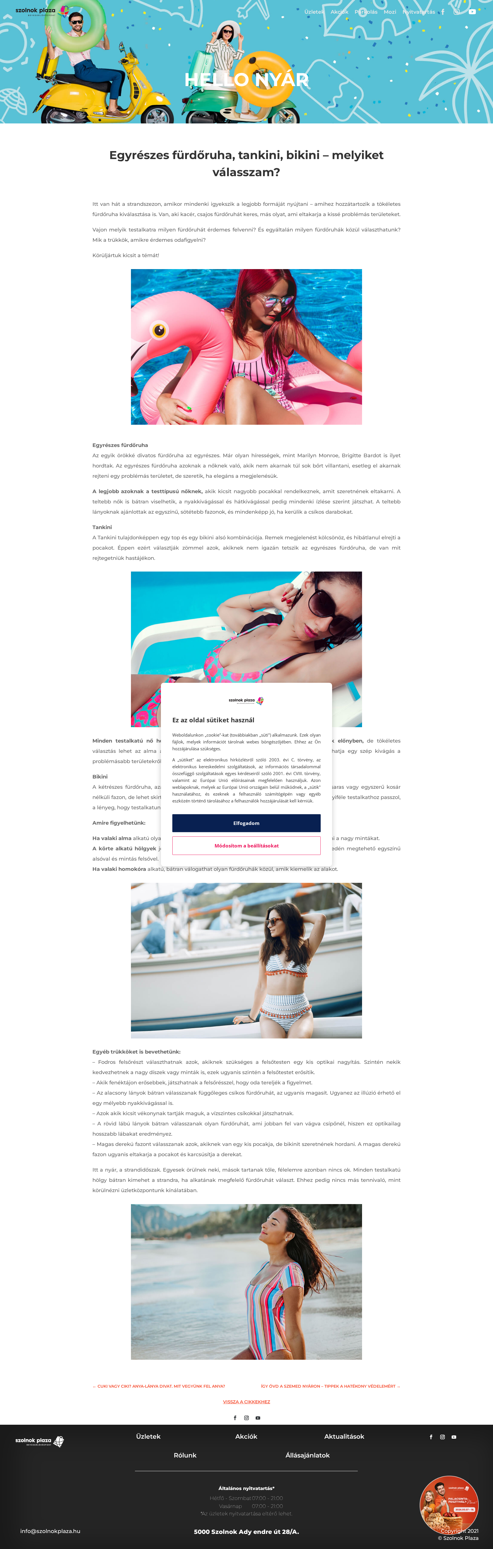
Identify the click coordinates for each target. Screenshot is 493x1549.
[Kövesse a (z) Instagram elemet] (246, 1417)
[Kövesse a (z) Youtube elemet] (257, 1417)
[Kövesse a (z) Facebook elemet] (235, 1417)
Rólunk (185, 1455)
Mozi (390, 12)
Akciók (339, 12)
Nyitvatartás (419, 12)
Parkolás (366, 12)
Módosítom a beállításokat (247, 845)
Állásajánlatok (308, 1455)
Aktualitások (344, 1436)
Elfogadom (246, 823)
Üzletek (314, 12)
